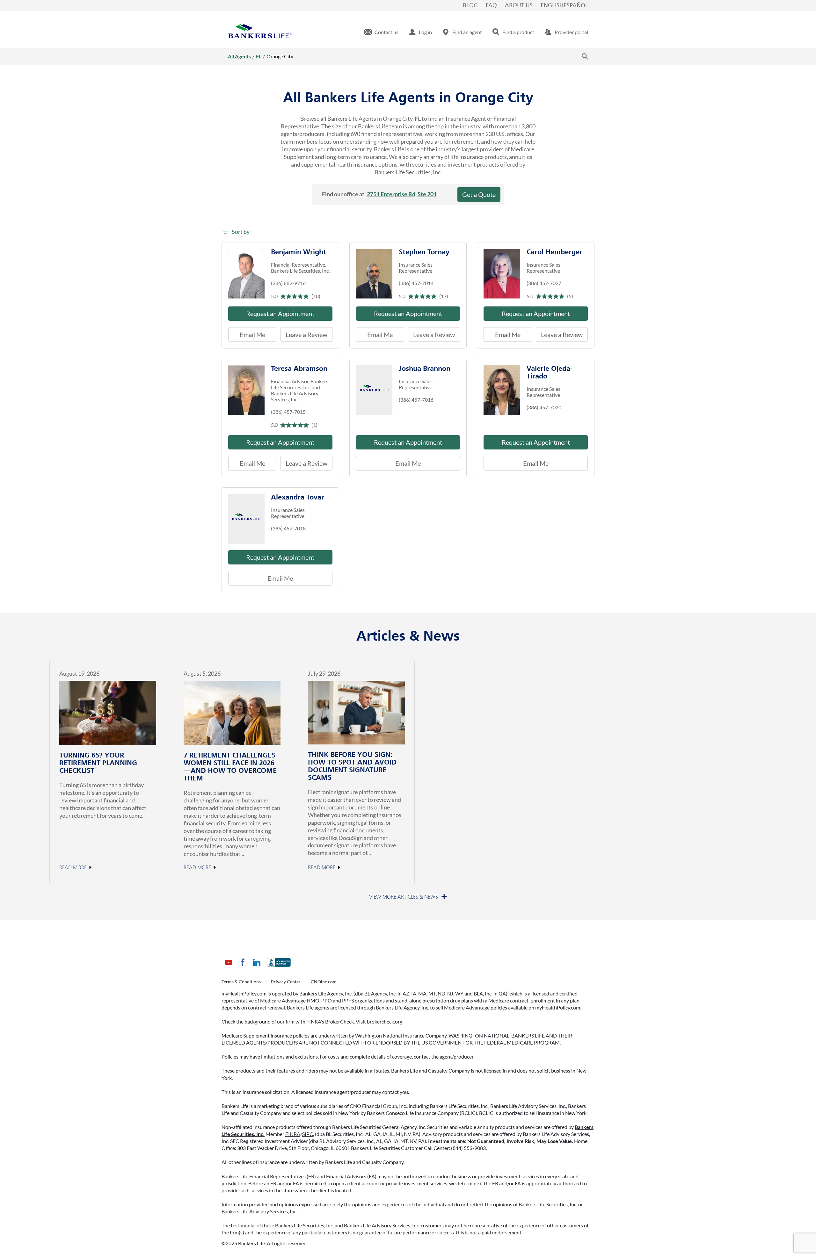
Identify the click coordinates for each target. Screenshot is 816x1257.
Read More (73, 867)
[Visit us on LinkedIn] (257, 967)
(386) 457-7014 (416, 283)
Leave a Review (303, 332)
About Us (519, 6)
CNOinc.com (324, 981)
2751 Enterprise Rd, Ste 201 (402, 194)
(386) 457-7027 (544, 283)
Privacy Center (286, 981)
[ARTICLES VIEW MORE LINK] (408, 897)
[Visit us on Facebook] (243, 967)
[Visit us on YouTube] (229, 967)
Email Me (252, 334)
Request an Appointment (280, 313)
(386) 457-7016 (416, 400)
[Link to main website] (260, 32)
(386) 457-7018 (288, 528)
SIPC (307, 1134)
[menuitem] (381, 32)
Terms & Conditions (241, 981)
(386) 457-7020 (544, 407)
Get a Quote (479, 194)
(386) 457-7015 (288, 412)
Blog (470, 6)
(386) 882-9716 (288, 283)
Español (576, 6)
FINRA (292, 1134)
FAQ (491, 6)
